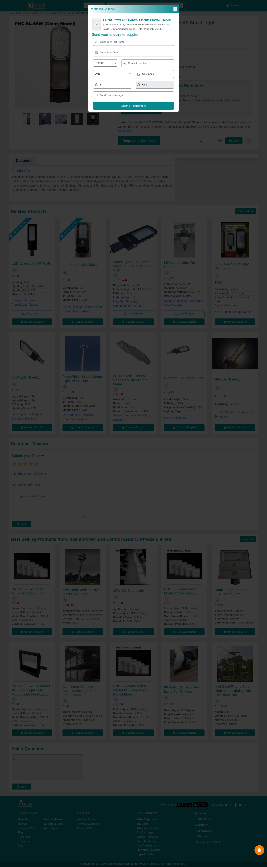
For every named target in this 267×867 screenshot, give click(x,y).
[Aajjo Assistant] (259, 850)
